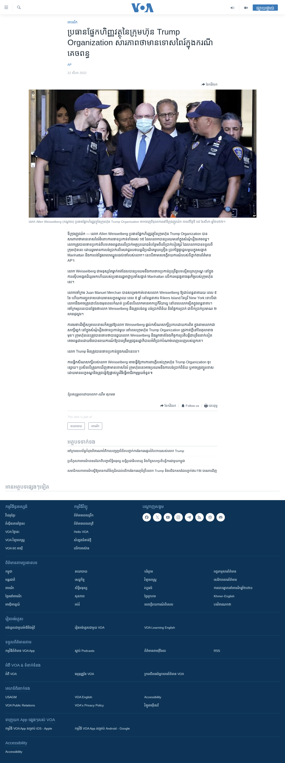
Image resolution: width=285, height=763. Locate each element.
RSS (217, 651)
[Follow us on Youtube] (168, 517)
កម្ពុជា (8, 571)
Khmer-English (224, 596)
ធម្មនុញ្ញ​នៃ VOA (84, 674)
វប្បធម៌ (148, 588)
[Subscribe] (220, 517)
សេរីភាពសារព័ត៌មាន (225, 579)
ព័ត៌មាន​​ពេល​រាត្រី (84, 523)
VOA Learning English (159, 627)
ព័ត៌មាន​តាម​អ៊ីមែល (155, 651)
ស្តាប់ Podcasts (84, 651)
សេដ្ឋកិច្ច (80, 579)
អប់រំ (77, 604)
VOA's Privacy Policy (89, 705)
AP (69, 64)
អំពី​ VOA (11, 674)
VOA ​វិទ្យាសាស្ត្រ (15, 540)
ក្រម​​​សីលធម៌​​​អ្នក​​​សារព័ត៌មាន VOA (164, 674)
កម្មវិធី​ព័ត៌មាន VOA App (20, 651)
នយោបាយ (81, 571)
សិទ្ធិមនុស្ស (81, 588)
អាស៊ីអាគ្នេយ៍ (12, 604)
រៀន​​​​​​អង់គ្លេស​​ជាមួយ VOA (89, 627)
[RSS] (199, 517)
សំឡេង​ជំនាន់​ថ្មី (82, 540)
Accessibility (152, 697)
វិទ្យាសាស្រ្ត (150, 579)
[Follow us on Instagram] (178, 517)
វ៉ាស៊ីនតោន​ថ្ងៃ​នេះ (15, 523)
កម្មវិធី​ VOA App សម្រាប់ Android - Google (102, 728)
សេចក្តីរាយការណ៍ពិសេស (158, 604)
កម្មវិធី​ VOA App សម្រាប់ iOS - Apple (28, 728)
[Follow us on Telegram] (189, 517)
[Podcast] (210, 517)
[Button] (210, 84)
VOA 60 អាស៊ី (14, 548)
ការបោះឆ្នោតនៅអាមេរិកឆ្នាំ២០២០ (233, 588)
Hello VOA (81, 532)
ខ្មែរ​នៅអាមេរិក (13, 596)
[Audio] (232, 7)
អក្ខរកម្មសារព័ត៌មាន (225, 571)
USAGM (11, 697)
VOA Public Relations (20, 705)
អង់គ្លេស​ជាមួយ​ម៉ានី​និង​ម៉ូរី (20, 627)
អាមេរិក (9, 588)
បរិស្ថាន (148, 571)
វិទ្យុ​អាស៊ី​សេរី (151, 705)
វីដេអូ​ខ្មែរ (10, 515)
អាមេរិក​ (72, 22)
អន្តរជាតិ (10, 579)
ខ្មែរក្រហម (150, 596)
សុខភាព (80, 596)
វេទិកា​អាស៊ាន (81, 548)
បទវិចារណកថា (222, 604)
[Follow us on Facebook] (146, 517)
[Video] (246, 7)
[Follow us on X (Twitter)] (157, 517)
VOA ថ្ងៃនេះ (12, 532)
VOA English (83, 697)
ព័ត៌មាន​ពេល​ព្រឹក (84, 515)
